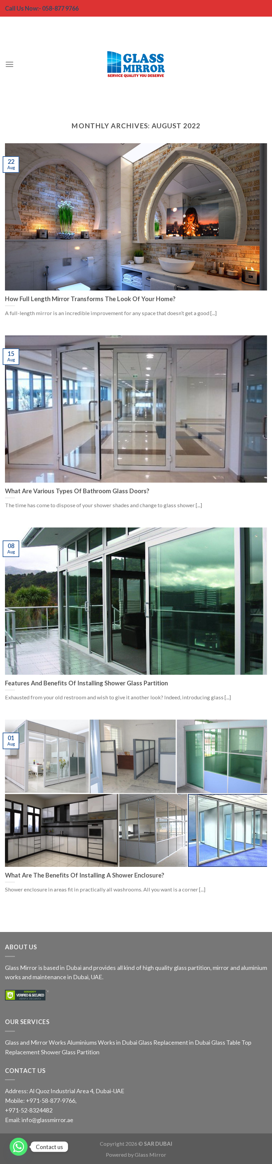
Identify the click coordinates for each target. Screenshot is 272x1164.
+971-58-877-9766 (50, 1100)
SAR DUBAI (158, 1143)
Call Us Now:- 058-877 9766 (42, 8)
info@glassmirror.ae (47, 1119)
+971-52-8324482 (28, 1110)
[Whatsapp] (19, 1147)
